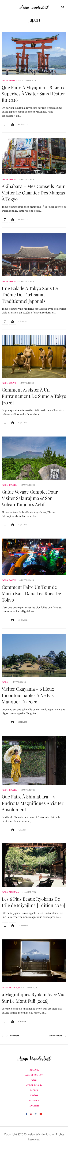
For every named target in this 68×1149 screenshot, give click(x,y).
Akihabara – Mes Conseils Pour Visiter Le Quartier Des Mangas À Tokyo (33, 192)
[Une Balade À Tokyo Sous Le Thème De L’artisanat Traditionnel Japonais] (34, 254)
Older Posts (12, 1035)
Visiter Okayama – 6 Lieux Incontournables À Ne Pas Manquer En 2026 (28, 695)
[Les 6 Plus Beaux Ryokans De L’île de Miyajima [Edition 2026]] (34, 865)
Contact (34, 1100)
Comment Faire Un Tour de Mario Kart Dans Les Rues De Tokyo (31, 593)
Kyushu (13, 485)
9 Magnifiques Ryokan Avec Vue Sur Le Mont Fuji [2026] (34, 997)
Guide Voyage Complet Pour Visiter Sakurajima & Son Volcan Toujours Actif (30, 498)
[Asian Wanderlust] (34, 7)
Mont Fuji (14, 988)
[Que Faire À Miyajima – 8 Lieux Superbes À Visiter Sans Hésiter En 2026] (34, 53)
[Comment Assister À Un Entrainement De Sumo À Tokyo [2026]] (34, 356)
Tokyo (12, 179)
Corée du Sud (34, 1085)
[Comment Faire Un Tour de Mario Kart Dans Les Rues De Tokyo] (34, 557)
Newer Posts (55, 1035)
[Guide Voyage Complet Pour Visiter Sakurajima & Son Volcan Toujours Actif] (34, 458)
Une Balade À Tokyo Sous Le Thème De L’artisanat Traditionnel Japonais (30, 294)
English (34, 1105)
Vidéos (34, 1095)
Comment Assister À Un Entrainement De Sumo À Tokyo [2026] (34, 396)
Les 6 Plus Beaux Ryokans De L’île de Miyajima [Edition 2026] (33, 902)
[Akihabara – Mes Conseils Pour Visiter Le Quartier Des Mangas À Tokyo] (34, 156)
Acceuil (34, 1069)
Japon (5, 81)
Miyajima (14, 81)
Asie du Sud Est (34, 1074)
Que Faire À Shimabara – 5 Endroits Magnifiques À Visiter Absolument (32, 803)
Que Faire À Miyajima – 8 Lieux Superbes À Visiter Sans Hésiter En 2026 (33, 93)
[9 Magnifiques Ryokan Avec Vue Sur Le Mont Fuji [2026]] (34, 961)
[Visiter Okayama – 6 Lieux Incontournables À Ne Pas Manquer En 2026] (34, 655)
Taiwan (34, 1090)
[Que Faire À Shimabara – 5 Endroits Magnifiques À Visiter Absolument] (34, 760)
